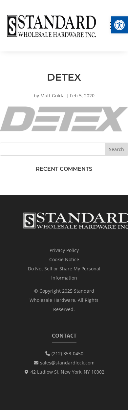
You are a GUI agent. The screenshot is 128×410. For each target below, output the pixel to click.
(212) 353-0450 (67, 353)
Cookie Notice (64, 259)
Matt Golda (52, 95)
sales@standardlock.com (67, 363)
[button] (119, 24)
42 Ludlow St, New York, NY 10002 (67, 372)
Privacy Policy (64, 250)
